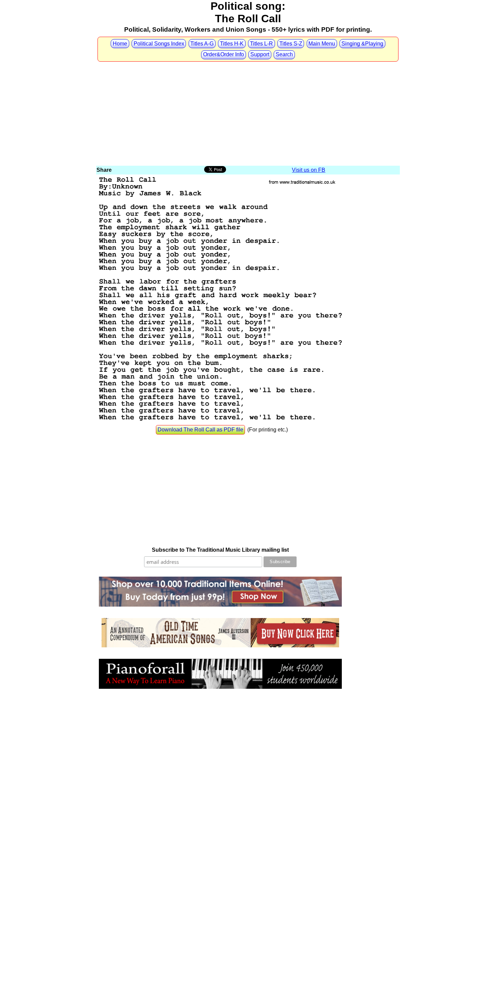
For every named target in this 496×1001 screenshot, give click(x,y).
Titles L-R (261, 43)
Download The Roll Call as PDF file (200, 429)
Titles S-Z (290, 43)
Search (284, 54)
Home (120, 43)
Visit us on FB (308, 170)
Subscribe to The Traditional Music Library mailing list (220, 550)
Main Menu (321, 43)
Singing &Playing (362, 43)
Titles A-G (202, 43)
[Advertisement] (248, 114)
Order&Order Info (223, 54)
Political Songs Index (159, 43)
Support (259, 54)
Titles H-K (232, 43)
